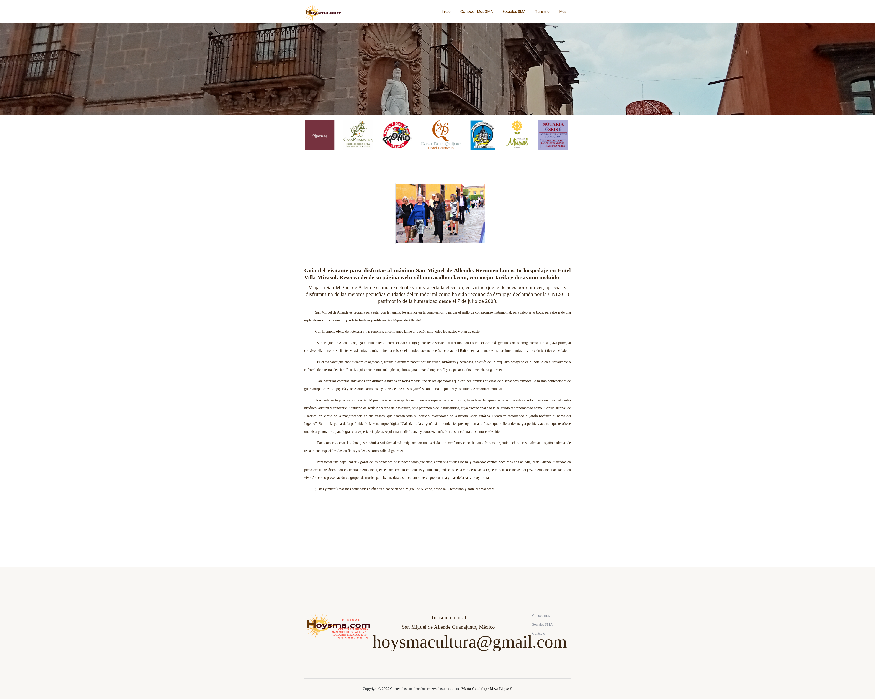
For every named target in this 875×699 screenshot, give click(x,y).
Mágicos (331, 676)
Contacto (538, 633)
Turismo (542, 11)
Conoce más (541, 615)
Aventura (395, 676)
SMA (442, 676)
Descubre (459, 676)
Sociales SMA (514, 11)
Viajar (362, 676)
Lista (491, 676)
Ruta (346, 676)
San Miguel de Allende (419, 676)
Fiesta (476, 676)
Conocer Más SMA (476, 11)
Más (562, 11)
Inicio (446, 11)
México (377, 676)
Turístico (312, 676)
